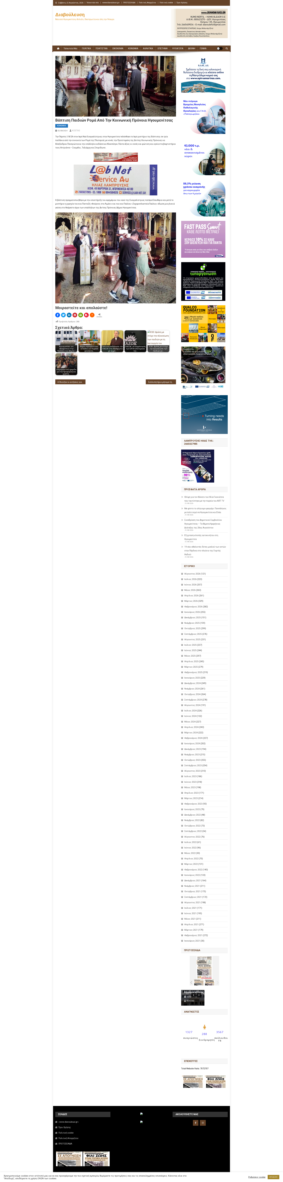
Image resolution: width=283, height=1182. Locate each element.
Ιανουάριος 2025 (192, 678)
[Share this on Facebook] (57, 315)
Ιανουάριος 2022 (192, 875)
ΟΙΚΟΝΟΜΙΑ (117, 48)
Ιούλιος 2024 (190, 710)
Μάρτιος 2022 (191, 864)
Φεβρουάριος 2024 (193, 738)
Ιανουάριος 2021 (192, 941)
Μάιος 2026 (190, 590)
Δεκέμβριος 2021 (192, 880)
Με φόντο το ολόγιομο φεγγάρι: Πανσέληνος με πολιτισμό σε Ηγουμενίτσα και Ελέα (205, 510)
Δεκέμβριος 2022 (192, 815)
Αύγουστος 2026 (192, 574)
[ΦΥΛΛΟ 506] (209, 982)
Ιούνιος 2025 (190, 650)
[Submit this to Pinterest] (75, 315)
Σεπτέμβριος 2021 (193, 897)
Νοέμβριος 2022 (192, 820)
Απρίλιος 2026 (191, 595)
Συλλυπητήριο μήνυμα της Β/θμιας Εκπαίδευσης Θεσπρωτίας (162, 382)
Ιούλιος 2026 (190, 579)
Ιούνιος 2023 (190, 782)
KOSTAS (76, 130)
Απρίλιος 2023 (191, 793)
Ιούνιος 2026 (190, 584)
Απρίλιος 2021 (191, 924)
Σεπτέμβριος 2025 (193, 634)
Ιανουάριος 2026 (192, 612)
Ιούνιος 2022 (190, 847)
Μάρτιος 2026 (191, 601)
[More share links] (92, 315)
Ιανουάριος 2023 (192, 809)
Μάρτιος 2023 (191, 798)
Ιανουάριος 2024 (192, 743)
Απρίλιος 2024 (191, 727)
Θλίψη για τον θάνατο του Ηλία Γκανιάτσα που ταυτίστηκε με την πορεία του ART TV (204, 499)
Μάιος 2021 (190, 919)
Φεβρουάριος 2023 (193, 804)
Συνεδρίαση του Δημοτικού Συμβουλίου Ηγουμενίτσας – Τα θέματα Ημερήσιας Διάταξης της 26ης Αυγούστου (203, 524)
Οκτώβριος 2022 (192, 826)
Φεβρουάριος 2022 (193, 869)
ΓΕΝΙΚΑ (203, 48)
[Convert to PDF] (86, 315)
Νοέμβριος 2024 (192, 689)
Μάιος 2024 (190, 722)
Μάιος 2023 (190, 787)
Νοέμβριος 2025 (192, 623)
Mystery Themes (122, 1179)
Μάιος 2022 (190, 853)
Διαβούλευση (70, 14)
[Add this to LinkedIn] (69, 315)
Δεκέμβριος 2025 (192, 617)
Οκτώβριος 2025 (192, 628)
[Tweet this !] (63, 315)
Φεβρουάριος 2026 (193, 606)
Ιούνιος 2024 (190, 716)
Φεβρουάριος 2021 (193, 935)
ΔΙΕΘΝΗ (191, 48)
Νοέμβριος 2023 (192, 754)
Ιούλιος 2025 (190, 645)
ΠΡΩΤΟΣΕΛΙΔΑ (129, 3)
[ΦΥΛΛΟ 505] (199, 982)
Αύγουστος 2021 (192, 902)
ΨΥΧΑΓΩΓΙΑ (177, 48)
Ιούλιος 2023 (190, 776)
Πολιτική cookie (166, 3)
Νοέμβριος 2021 (192, 886)
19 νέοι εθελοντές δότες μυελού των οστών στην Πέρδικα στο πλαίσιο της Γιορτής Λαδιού (205, 551)
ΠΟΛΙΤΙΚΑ (86, 48)
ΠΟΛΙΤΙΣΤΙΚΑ (102, 48)
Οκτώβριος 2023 (192, 760)
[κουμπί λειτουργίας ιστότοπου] (220, 48)
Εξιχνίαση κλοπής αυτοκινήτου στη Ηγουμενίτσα (201, 537)
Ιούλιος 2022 (190, 842)
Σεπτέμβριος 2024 (193, 700)
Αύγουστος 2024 (192, 705)
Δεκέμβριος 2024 (192, 683)
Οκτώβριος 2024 (192, 694)
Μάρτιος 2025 (191, 667)
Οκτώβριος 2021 (192, 891)
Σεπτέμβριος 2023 (193, 765)
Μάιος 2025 (190, 656)
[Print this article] (80, 315)
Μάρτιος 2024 (191, 732)
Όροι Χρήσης (182, 3)
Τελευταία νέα (93, 3)
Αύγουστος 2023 (192, 771)
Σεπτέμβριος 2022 (193, 831)
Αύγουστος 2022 (192, 837)
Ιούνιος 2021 (190, 913)
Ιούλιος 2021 (190, 908)
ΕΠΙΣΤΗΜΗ (163, 48)
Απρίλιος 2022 (191, 858)
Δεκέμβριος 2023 (192, 749)
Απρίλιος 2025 (191, 661)
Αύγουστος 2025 (192, 639)
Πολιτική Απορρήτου (147, 3)
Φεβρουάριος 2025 (193, 672)
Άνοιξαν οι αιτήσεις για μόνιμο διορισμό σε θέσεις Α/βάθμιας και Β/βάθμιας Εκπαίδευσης (72, 382)
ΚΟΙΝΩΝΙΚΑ (133, 48)
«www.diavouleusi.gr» (111, 3)
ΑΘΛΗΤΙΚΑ (148, 48)
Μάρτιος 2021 (191, 930)
